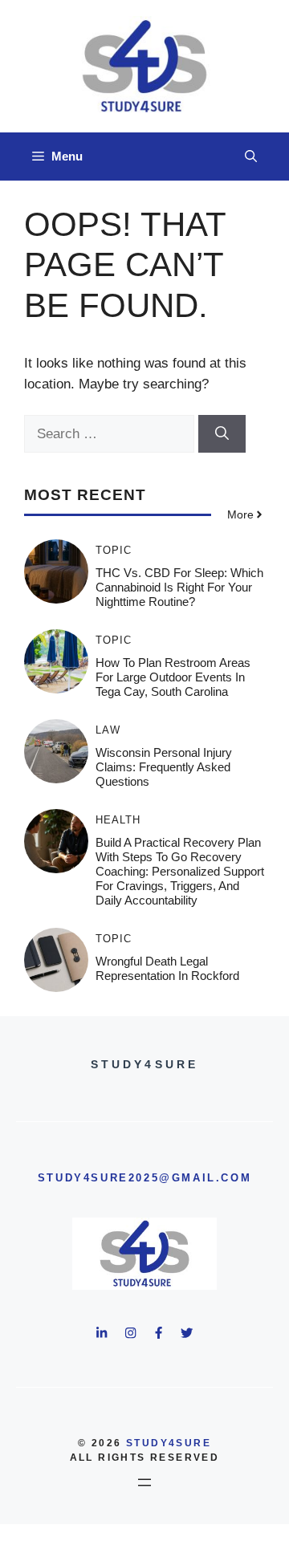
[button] (251, 156)
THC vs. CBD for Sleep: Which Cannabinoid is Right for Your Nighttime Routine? (179, 587)
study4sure (168, 1443)
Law (108, 730)
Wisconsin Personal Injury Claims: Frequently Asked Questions (164, 767)
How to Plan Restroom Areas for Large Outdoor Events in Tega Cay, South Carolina (173, 677)
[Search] (222, 434)
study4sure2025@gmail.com (144, 1178)
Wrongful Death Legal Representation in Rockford (167, 968)
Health (118, 820)
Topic (114, 550)
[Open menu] (144, 1482)
